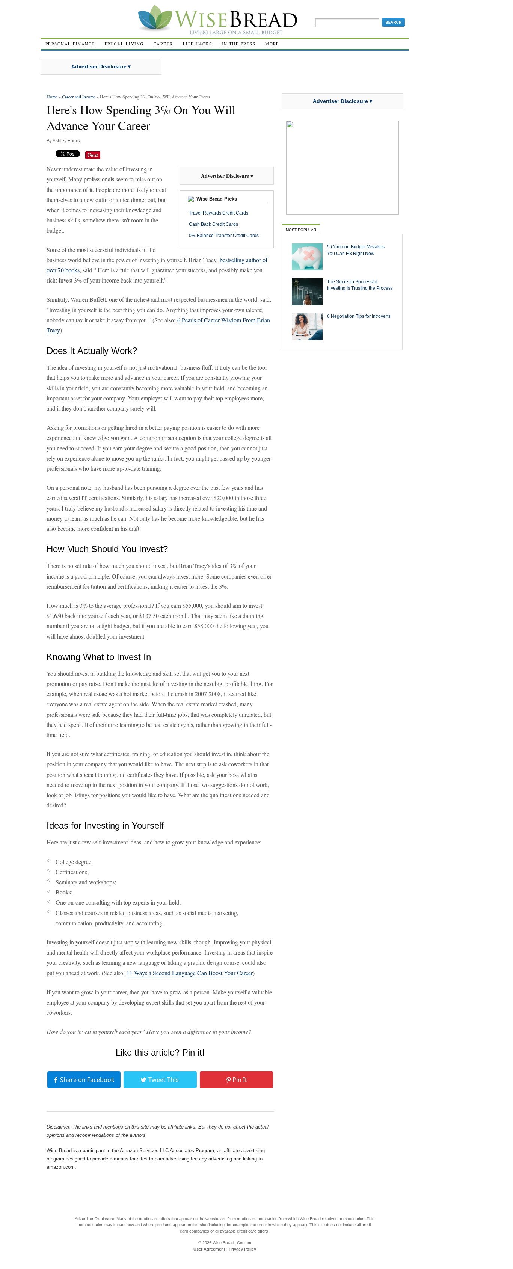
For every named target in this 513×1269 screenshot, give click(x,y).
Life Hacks (197, 44)
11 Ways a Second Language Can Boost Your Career (190, 973)
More (272, 44)
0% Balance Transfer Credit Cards (224, 235)
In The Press (238, 44)
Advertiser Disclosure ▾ (101, 66)
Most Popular (301, 230)
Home (52, 97)
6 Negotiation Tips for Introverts (359, 316)
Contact (244, 1242)
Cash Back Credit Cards (213, 224)
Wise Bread (223, 1242)
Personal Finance (70, 44)
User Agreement (209, 1249)
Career (163, 44)
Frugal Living (124, 44)
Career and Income (78, 97)
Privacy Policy (242, 1249)
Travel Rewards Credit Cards (218, 213)
